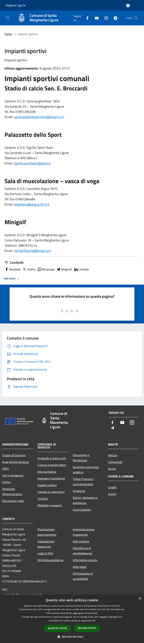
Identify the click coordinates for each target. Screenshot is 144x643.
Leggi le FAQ (45, 553)
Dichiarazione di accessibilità (83, 576)
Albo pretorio (81, 541)
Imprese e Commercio (51, 478)
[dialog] (72, 619)
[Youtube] (95, 17)
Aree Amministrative (15, 462)
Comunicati (115, 462)
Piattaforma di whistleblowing (82, 551)
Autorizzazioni (82, 509)
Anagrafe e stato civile (52, 458)
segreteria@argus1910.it (31, 204)
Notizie (112, 455)
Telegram (66, 269)
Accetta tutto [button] (57, 628)
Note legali (79, 567)
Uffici (5, 468)
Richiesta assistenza (50, 560)
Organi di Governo (13, 455)
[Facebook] (86, 17)
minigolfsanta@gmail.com (32, 250)
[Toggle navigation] (7, 17)
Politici (6, 482)
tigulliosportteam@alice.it (32, 163)
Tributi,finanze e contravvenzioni (83, 481)
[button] (72, 637)
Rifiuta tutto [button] (87, 628)
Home (8, 34)
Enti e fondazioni (13, 475)
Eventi (112, 494)
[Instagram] (104, 17)
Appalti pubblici (47, 485)
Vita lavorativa (47, 471)
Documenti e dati (13, 501)
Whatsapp (48, 269)
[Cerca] (136, 18)
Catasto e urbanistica (51, 492)
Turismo (43, 498)
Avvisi (112, 468)
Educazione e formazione (81, 457)
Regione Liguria (16, 5)
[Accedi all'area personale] (128, 5)
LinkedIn (83, 269)
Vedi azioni (10, 278)
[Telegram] (114, 17)
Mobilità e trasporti (50, 505)
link (93, 620)
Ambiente (79, 491)
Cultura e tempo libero (52, 465)
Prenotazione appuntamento (47, 532)
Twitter (31, 269)
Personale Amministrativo (12, 491)
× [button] (139, 598)
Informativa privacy (85, 560)
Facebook (15, 269)
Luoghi (112, 487)
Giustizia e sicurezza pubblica (86, 469)
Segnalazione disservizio (46, 544)
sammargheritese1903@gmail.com (39, 116)
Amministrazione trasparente (83, 532)
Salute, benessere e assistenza (85, 500)
